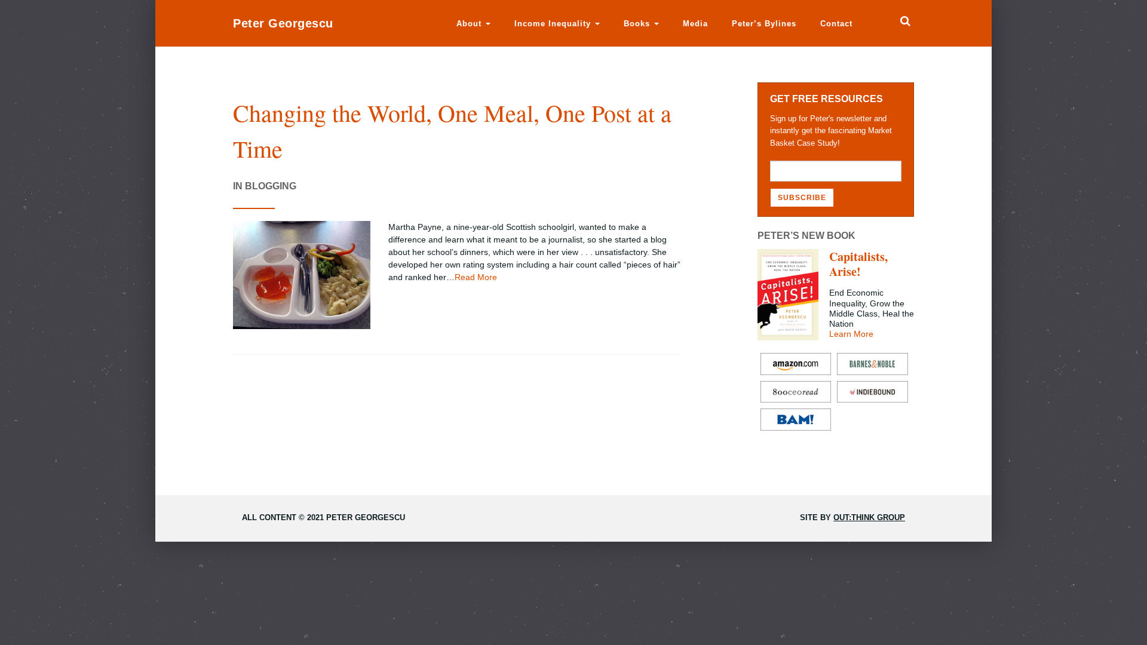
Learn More (851, 334)
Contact (836, 23)
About (470, 23)
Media (695, 23)
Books (638, 23)
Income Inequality (554, 23)
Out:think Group (869, 517)
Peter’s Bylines (764, 23)
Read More (476, 277)
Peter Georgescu (283, 23)
